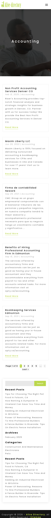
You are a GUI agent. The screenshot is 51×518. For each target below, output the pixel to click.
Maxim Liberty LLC (17, 141)
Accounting (28, 94)
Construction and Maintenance (24, 446)
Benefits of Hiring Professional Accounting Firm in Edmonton (22, 250)
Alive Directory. (36, 514)
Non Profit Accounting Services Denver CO (21, 90)
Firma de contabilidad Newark (20, 189)
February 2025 (13, 437)
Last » (25, 369)
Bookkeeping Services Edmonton (20, 311)
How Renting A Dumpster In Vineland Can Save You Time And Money (25, 404)
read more (11, 127)
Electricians (12, 450)
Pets (8, 453)
